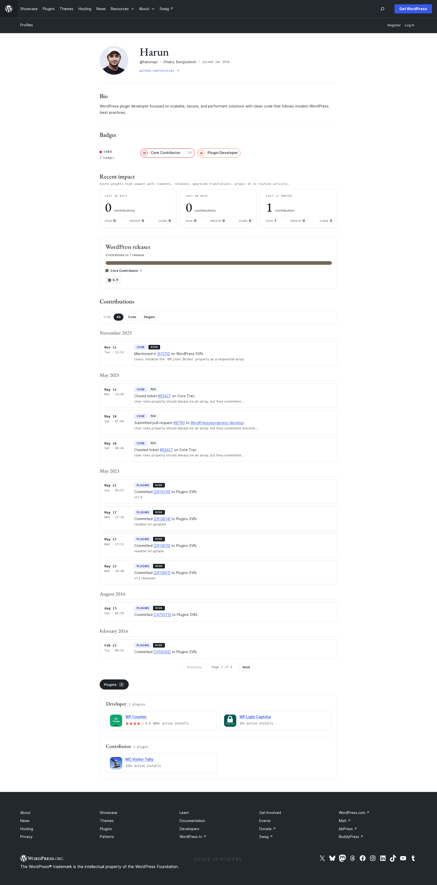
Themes (107, 820)
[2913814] (162, 519)
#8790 (179, 423)
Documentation (192, 820)
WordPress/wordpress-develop (217, 423)
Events (265, 820)
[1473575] (162, 614)
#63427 (164, 396)
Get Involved (270, 812)
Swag (266, 836)
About (25, 812)
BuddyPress (351, 836)
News (25, 820)
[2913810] (162, 545)
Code (132, 317)
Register (394, 25)
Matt (345, 820)
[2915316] (162, 492)
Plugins (149, 317)
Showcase (108, 812)
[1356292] (162, 652)
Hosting (26, 829)
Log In (409, 25)
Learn (184, 812)
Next (246, 667)
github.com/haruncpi (158, 70)
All (118, 317)
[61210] (163, 353)
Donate (267, 829)
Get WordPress (413, 9)
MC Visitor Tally (139, 759)
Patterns (107, 836)
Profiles (26, 25)
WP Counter (136, 717)
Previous (194, 667)
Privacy (26, 836)
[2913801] (162, 572)
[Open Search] (382, 9)
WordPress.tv (193, 836)
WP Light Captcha (255, 717)
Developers (189, 829)
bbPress (348, 829)
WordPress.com (354, 812)
